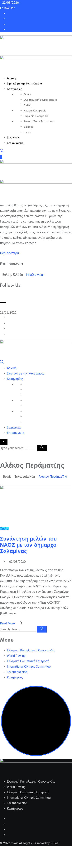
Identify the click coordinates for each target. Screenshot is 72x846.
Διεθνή (27, 105)
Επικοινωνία (15, 143)
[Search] (2, 151)
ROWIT (55, 843)
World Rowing (16, 656)
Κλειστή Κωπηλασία (35, 110)
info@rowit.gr (35, 275)
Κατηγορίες (14, 89)
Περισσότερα (9, 253)
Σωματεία (13, 137)
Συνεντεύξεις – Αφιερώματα (39, 121)
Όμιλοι (27, 94)
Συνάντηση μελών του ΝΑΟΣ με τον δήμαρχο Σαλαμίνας (28, 545)
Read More (8, 623)
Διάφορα (28, 127)
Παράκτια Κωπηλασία (36, 116)
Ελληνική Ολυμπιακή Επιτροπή (28, 661)
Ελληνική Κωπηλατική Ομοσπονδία (31, 650)
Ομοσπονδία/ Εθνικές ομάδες (40, 100)
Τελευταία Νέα (17, 672)
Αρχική (11, 78)
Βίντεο (27, 132)
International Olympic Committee (29, 666)
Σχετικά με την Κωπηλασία (24, 83)
